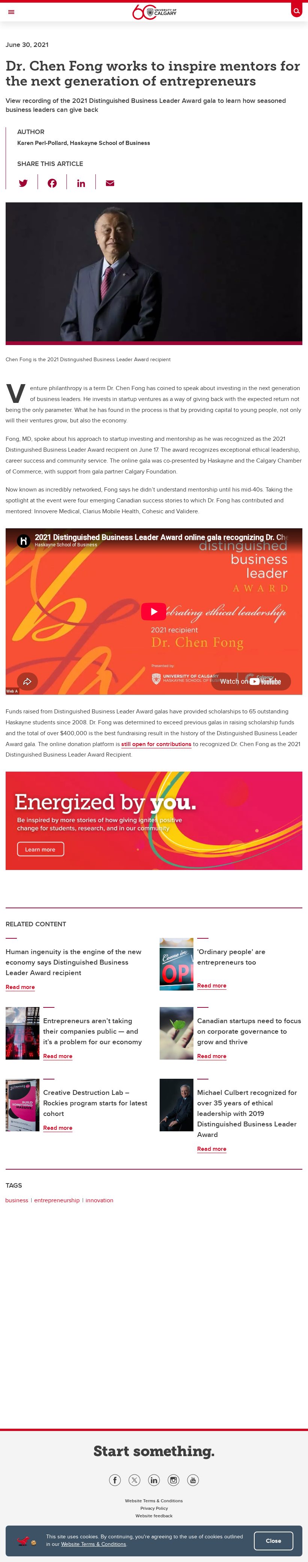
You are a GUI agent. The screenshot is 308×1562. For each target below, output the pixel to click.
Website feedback (154, 1515)
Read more (20, 987)
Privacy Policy (154, 1508)
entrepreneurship (57, 1200)
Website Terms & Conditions (93, 1544)
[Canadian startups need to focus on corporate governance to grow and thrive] (176, 1033)
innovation (99, 1200)
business (16, 1200)
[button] (27, 181)
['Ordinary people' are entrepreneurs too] (176, 964)
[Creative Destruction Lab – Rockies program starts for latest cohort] (22, 1105)
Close (273, 1540)
